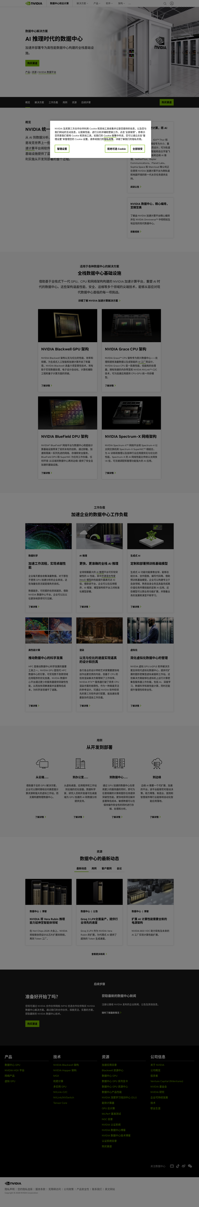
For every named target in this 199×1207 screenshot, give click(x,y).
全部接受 (138, 148)
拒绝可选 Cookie (116, 148)
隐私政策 (108, 138)
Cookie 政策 (110, 135)
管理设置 (62, 148)
